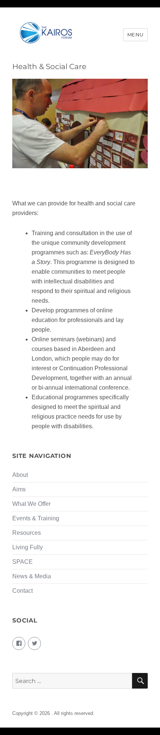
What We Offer (31, 504)
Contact (22, 591)
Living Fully (27, 547)
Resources (26, 533)
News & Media (31, 576)
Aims (19, 489)
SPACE (22, 562)
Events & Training (35, 518)
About (20, 475)
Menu (135, 35)
